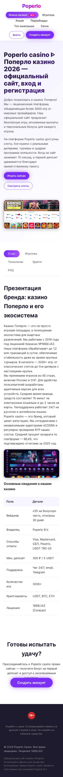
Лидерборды (38, 20)
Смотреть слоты (18, 185)
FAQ (11, 270)
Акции (20, 20)
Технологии (15, 261)
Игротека (48, 15)
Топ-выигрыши (24, 26)
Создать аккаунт (39, 34)
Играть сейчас (16, 175)
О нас (11, 253)
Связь (45, 26)
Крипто (37, 261)
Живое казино (21, 15)
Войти (16, 34)
